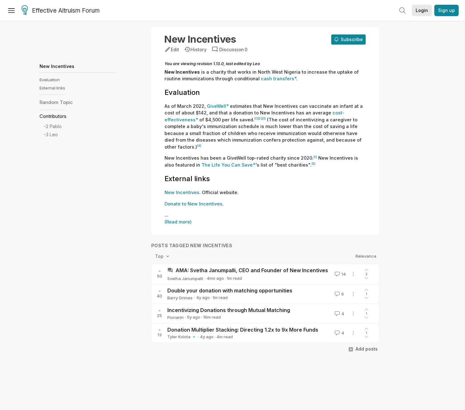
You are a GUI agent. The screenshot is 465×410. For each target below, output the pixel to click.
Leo (54, 135)
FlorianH (175, 317)
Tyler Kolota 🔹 (181, 336)
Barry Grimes (180, 297)
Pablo (56, 126)
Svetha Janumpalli (185, 278)
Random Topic (56, 102)
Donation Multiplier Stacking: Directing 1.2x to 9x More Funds (242, 330)
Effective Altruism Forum (66, 10)
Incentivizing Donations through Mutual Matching (228, 310)
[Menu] (11, 10)
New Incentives (57, 66)
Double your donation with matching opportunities (229, 290)
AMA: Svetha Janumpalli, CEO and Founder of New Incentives (252, 270)
